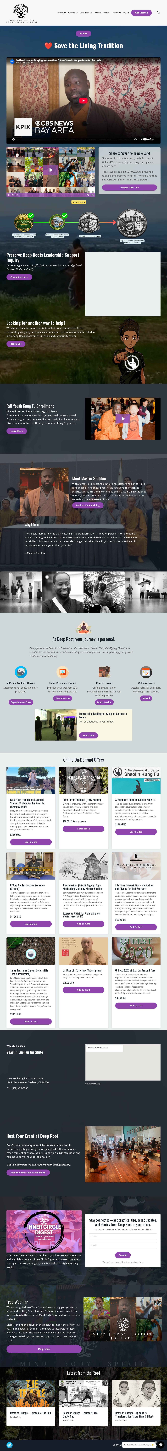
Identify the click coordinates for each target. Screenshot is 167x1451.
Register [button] (44, 1349)
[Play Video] (8, 195)
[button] (129, 186)
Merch (106, 13)
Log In (126, 13)
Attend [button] (146, 698)
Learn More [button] (16, 431)
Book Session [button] (104, 702)
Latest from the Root (83, 1372)
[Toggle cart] (159, 13)
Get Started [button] (141, 12)
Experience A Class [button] (21, 702)
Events (98, 13)
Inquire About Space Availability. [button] (28, 1172)
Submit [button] (123, 1255)
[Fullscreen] (92, 195)
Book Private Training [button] (88, 505)
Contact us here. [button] (19, 277)
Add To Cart (83, 923)
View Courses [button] (62, 698)
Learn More (31, 842)
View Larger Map (92, 1083)
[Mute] (87, 195)
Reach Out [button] (16, 344)
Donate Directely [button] (129, 187)
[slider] (51, 195)
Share (84, 33)
